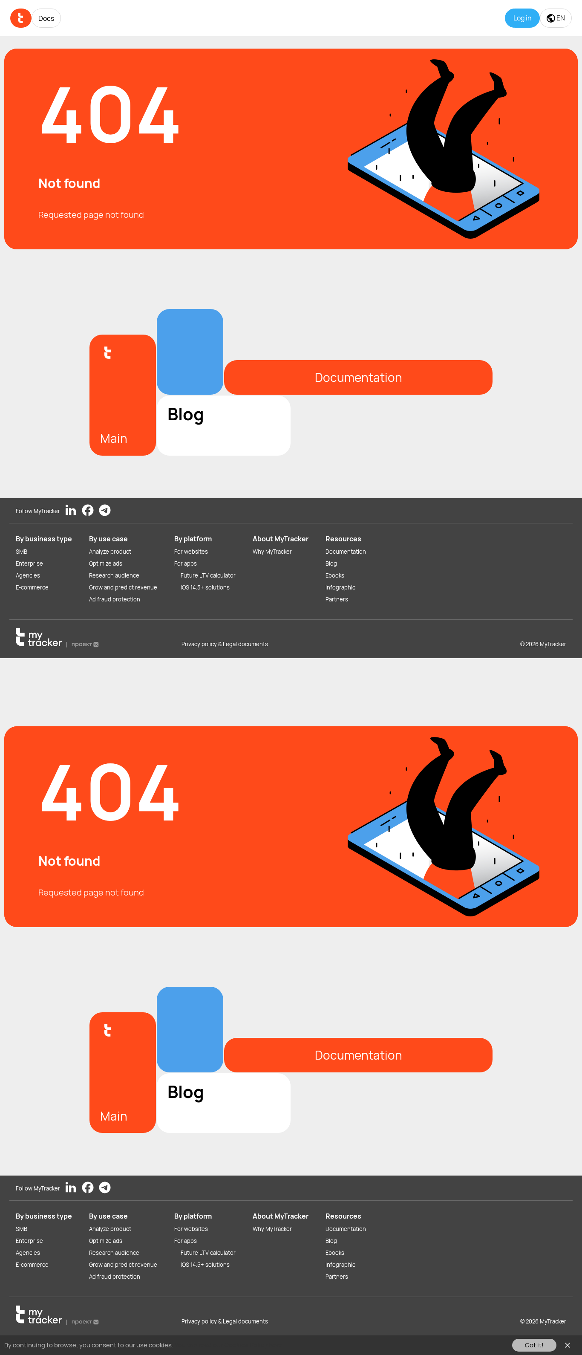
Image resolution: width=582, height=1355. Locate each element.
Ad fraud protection (114, 599)
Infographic (340, 587)
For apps (185, 563)
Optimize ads (105, 563)
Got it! (534, 1345)
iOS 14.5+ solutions (205, 587)
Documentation (346, 551)
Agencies (28, 575)
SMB (21, 551)
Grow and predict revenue (123, 587)
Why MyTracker (272, 551)
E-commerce (32, 587)
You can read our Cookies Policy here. (229, 1345)
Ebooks (335, 575)
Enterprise (29, 563)
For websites (191, 551)
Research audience (114, 575)
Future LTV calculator (208, 575)
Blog (331, 563)
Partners (337, 599)
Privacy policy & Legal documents (225, 644)
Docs (46, 18)
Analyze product (110, 551)
